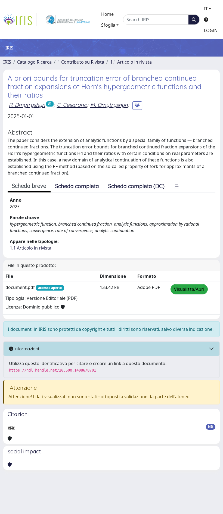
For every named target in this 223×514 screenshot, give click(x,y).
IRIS (7, 62)
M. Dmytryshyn (109, 104)
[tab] (176, 186)
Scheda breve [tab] (29, 185)
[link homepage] (19, 19)
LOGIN (211, 30)
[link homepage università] (68, 19)
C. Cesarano (72, 104)
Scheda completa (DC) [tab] (136, 186)
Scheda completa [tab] (77, 186)
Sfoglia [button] (108, 25)
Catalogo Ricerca (34, 62)
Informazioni (26, 348)
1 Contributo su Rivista (81, 62)
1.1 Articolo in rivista (131, 62)
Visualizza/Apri (189, 289)
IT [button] (206, 9)
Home (107, 14)
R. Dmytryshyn (27, 104)
